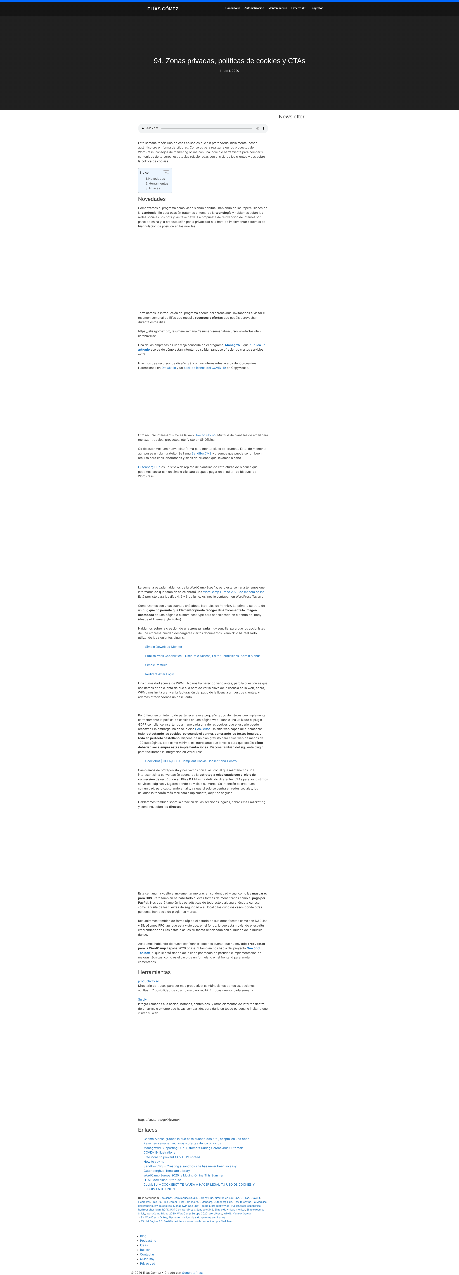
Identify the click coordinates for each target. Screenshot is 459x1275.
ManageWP (233, 345)
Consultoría (232, 7)
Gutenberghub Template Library (167, 1171)
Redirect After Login (159, 674)
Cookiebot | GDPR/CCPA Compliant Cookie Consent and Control (191, 761)
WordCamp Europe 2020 (192, 1213)
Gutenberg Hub (149, 467)
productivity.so (148, 981)
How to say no (205, 435)
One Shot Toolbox (199, 1205)
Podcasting (148, 1240)
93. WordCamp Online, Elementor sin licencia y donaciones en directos (183, 1217)
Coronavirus (205, 1197)
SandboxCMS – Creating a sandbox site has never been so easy (190, 1166)
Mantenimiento (277, 7)
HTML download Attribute (162, 1180)
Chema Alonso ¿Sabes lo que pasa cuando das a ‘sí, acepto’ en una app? (196, 1139)
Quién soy (147, 1259)
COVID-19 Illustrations (159, 1152)
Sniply (142, 999)
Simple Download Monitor (163, 647)
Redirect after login (149, 1209)
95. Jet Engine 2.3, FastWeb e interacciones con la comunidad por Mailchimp (187, 1221)
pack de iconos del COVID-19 (205, 368)
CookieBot (202, 729)
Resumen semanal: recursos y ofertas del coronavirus (182, 1143)
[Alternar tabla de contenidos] (164, 173)
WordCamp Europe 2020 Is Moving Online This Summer (183, 1175)
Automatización (254, 7)
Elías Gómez (162, 8)
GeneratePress (193, 1272)
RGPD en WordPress (182, 1209)
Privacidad (147, 1263)
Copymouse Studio (185, 1197)
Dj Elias (245, 1197)
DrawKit (255, 1197)
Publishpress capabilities (246, 1205)
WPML (227, 1213)
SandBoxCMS (202, 453)
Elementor (144, 1201)
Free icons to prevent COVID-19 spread (172, 1157)
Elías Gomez (170, 1201)
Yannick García (242, 1213)
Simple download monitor (229, 1209)
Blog (143, 1236)
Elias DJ (156, 1201)
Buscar (145, 1250)
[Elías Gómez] (139, 8)
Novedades (156, 178)
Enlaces (154, 188)
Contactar (147, 1254)
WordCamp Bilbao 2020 (161, 1213)
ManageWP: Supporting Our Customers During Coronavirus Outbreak (193, 1148)
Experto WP (298, 7)
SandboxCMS (204, 1209)
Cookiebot (166, 1197)
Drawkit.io (169, 368)
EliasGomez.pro (188, 1201)
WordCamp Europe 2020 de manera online (233, 592)
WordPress (215, 1213)
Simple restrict (255, 1209)
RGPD (165, 1209)
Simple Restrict (156, 665)
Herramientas (158, 183)
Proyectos (317, 7)
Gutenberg (206, 1201)
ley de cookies (163, 1205)
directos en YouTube (227, 1197)
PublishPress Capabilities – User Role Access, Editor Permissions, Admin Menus (203, 656)
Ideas (144, 1245)
